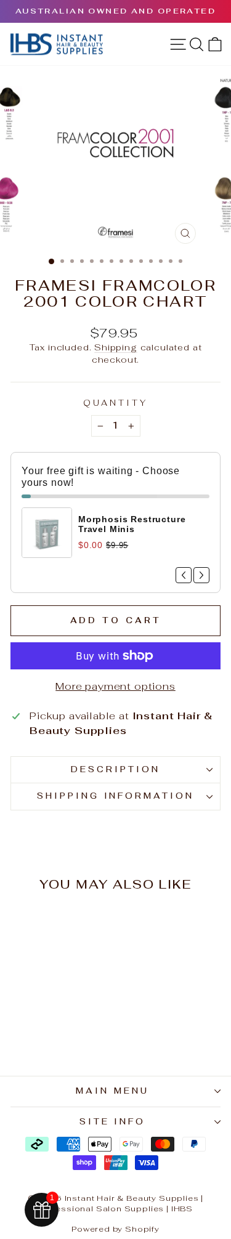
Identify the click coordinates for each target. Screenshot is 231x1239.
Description (115, 769)
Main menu (112, 1091)
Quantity (115, 403)
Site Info (112, 1121)
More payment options (115, 686)
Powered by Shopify (115, 1229)
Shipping (115, 347)
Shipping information (116, 796)
